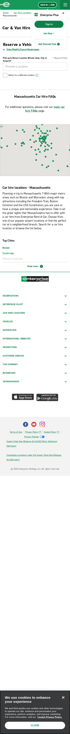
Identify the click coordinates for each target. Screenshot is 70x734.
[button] (65, 5)
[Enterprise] (5, 5)
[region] (35, 712)
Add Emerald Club (47, 44)
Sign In (48, 24)
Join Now (47, 33)
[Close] (63, 697)
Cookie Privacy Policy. (49, 717)
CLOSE (35, 725)
